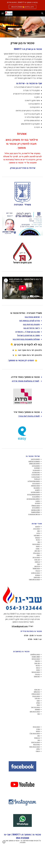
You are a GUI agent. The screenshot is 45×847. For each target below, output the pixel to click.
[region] (22, 5)
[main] (22, 105)
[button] (2, 13)
